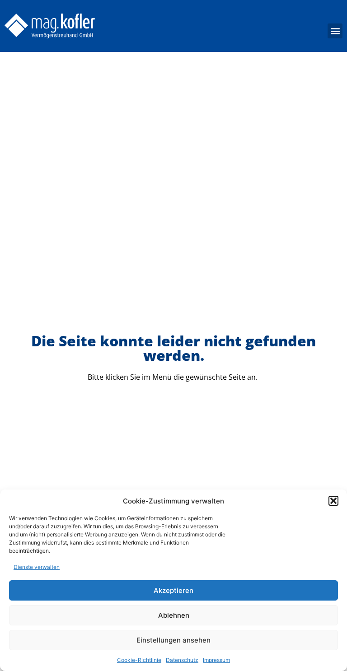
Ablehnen (173, 615)
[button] (333, 500)
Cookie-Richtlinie (139, 660)
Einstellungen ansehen (173, 640)
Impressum (216, 660)
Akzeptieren (173, 590)
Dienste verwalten (37, 567)
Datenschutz (182, 660)
